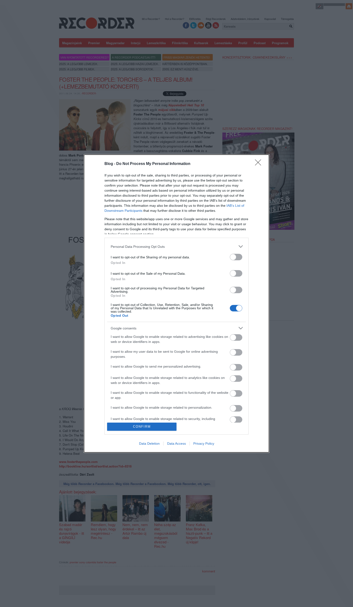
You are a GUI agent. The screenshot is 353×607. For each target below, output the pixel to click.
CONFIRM (142, 426)
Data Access (176, 443)
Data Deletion (149, 443)
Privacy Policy (203, 443)
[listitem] (176, 246)
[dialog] (176, 303)
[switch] (236, 257)
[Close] (259, 164)
